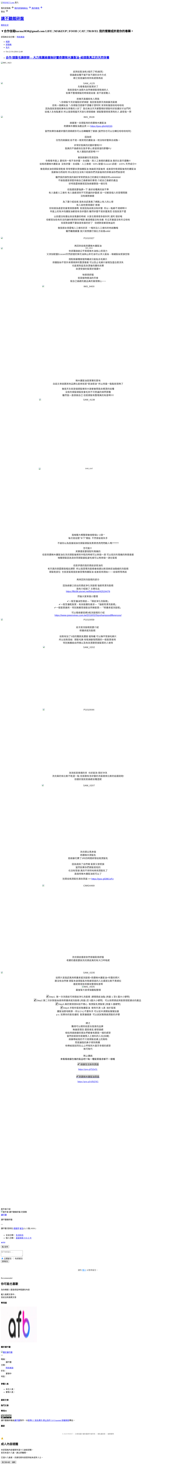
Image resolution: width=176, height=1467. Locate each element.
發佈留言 (5, 1261)
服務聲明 (111, 1434)
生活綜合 (19, 1235)
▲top (3, 1242)
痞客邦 (16, 1228)
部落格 (8, 45)
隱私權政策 (101, 1434)
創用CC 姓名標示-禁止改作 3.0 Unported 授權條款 (48, 1420)
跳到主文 (5, 25)
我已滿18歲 (6, 1462)
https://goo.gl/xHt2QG (101, 126)
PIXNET (70, 1434)
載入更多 (5, 1247)
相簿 (8, 42)
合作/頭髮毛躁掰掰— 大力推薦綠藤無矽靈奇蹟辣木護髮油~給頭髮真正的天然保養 (57, 57)
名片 (8, 47)
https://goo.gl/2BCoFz (102, 879)
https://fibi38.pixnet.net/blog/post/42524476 (88, 591)
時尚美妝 (20, 37)
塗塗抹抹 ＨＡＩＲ (24, 1238)
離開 (13, 1462)
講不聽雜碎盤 (12, 18)
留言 (21, 1228)
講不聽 (4, 1215)
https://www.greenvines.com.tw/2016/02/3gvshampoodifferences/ (88, 615)
